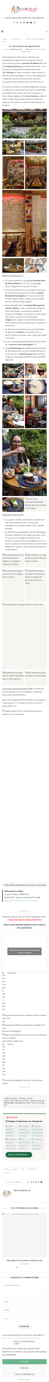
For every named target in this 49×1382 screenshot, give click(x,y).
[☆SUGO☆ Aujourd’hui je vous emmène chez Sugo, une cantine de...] (37, 1131)
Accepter (24, 1362)
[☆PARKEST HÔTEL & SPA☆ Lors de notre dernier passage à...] (11, 1144)
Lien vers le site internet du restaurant (20, 900)
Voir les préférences (24, 1374)
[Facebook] (14, 22)
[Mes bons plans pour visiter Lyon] (24, 1235)
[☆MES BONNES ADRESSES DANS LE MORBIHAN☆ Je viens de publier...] (11, 1131)
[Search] (47, 31)
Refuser (24, 1368)
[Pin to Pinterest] (36, 1182)
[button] (4, 1240)
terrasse (7, 1173)
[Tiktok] (34, 22)
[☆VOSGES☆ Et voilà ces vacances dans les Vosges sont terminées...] (24, 1131)
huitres (6, 1169)
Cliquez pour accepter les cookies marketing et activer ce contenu (24, 951)
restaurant (32, 1169)
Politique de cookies (23, 1379)
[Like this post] (28, 1182)
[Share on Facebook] (31, 1182)
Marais (15, 1169)
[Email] (31, 22)
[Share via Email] (41, 1182)
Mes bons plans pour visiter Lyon (24, 1261)
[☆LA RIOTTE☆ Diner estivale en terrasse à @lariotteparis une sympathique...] (24, 1144)
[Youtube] (27, 22)
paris (22, 1169)
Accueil (4, 39)
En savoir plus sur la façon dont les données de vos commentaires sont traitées (23, 1338)
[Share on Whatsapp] (39, 1182)
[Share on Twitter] (34, 1182)
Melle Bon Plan (16, 49)
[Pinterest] (24, 22)
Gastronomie (16, 39)
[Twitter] (17, 22)
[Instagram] (20, 22)
